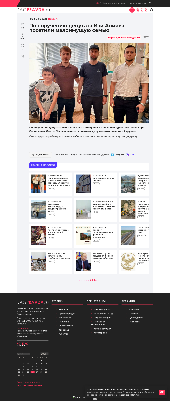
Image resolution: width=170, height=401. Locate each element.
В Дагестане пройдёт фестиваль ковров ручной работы (58, 231)
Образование (66, 325)
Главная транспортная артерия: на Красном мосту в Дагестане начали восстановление (148, 207)
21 (41, 369)
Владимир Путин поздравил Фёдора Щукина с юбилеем (103, 255)
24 (23, 372)
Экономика (65, 317)
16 (19, 369)
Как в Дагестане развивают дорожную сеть (148, 230)
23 (19, 372)
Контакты (134, 309)
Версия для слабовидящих (124, 37)
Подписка (134, 321)
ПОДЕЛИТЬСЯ (42, 155)
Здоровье (64, 330)
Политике (136, 395)
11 (28, 366)
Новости (63, 309)
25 (28, 372)
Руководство (136, 317)
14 (41, 366)
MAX (131, 154)
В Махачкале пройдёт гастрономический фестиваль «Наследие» (103, 232)
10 (23, 366)
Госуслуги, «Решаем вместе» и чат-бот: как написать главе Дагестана (147, 257)
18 (28, 369)
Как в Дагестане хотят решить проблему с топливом (59, 255)
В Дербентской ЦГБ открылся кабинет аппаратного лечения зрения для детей (104, 205)
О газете (133, 313)
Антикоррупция (102, 328)
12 (32, 366)
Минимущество (102, 309)
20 (37, 369)
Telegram (119, 154)
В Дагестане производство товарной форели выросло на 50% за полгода (107, 3)
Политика (64, 321)
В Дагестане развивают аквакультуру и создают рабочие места (57, 206)
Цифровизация (102, 317)
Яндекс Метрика (129, 389)
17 (23, 369)
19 (32, 369)
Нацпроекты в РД (103, 313)
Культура (63, 334)
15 (46, 366)
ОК (162, 392)
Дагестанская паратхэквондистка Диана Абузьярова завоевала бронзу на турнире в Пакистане (59, 180)
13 (36, 366)
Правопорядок (67, 313)
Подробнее (23, 328)
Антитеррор (100, 332)
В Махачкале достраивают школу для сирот (103, 178)
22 (46, 369)
